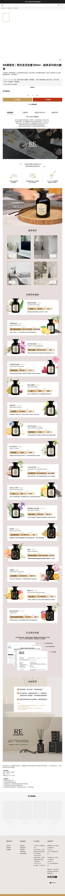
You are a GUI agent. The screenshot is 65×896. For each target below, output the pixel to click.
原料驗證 (8, 847)
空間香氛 (9, 8)
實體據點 (8, 849)
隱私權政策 (23, 851)
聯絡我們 (22, 849)
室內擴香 (16, 8)
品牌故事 (8, 845)
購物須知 (22, 845)
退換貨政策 (23, 847)
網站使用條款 (23, 853)
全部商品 (3, 8)
